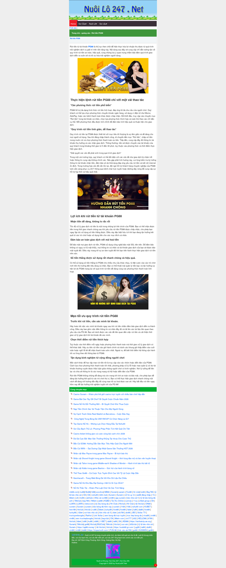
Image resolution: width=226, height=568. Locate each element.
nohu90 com (137, 506)
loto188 (72, 509)
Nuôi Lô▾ (93, 23)
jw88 (100, 500)
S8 (120, 521)
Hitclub (122, 503)
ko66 (143, 491)
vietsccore (89, 503)
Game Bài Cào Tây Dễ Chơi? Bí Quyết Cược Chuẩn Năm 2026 (100, 399)
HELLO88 (142, 518)
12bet (80, 512)
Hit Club (114, 503)
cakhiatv (90, 497)
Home (73, 23)
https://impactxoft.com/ (98, 530)
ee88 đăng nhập (144, 494)
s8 (77, 497)
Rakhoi (89, 515)
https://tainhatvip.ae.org (140, 521)
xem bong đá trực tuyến (115, 515)
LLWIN (72, 503)
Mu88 (87, 491)
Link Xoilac (98, 515)
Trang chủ (76, 33)
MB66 (107, 491)
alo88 (128, 512)
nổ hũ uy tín (130, 494)
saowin (122, 491)
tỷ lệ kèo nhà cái (145, 524)
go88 (87, 524)
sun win (125, 524)
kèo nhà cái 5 (133, 497)
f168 (123, 506)
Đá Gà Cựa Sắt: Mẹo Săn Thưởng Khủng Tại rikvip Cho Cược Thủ (102, 438)
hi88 (93, 491)
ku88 (90, 521)
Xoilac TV (141, 512)
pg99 (137, 527)
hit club (136, 491)
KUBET (147, 506)
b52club (133, 524)
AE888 (126, 521)
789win (94, 500)
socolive (99, 491)
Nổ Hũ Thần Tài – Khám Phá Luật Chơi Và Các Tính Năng (98, 487)
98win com (120, 518)
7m (154, 494)
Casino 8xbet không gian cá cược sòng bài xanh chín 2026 (99, 433)
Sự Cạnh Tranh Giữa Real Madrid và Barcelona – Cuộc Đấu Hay (101, 413)
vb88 (96, 521)
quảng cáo (85, 33)
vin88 (153, 515)
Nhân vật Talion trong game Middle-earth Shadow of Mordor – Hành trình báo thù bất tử (111, 463)
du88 (149, 527)
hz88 (82, 497)
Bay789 (150, 491)
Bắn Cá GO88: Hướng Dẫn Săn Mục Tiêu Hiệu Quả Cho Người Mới (102, 443)
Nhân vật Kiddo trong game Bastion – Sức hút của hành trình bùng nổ (103, 468)
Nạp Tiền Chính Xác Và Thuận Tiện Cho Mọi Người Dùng (98, 408)
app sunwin (120, 497)
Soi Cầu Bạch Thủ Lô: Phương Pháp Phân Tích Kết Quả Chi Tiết (101, 428)
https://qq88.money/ (86, 527)
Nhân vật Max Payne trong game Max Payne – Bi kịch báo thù (100, 453)
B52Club (101, 524)
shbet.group (144, 500)
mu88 (82, 491)
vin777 (129, 518)
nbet (115, 512)
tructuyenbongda (77, 515)
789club (78, 500)
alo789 (121, 512)
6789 (150, 518)
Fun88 (129, 491)
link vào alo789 (125, 530)
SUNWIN (143, 530)
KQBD (107, 500)
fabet (129, 509)
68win (72, 497)
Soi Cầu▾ (83, 23)
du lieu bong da (102, 503)
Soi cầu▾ (103, 23)
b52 (135, 518)
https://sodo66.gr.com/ (124, 527)
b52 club (104, 494)
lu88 (135, 509)
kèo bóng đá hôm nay (102, 506)
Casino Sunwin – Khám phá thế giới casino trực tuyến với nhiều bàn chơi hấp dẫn (109, 394)
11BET (103, 521)
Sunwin (114, 491)
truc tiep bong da (134, 515)
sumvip (128, 500)
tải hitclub (139, 503)
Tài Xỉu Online (117, 500)
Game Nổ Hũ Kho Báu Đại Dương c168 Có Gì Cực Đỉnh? (98, 482)
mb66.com (74, 491)
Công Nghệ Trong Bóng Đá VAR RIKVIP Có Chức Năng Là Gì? (101, 418)
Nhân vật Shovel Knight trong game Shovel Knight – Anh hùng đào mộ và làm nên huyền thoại (114, 458)
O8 (84, 494)
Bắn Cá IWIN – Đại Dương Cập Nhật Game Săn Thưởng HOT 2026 (103, 448)
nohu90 (95, 494)
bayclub (105, 518)
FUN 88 (73, 27)
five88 (116, 509)
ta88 (115, 521)
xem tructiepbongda (84, 518)
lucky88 (108, 509)
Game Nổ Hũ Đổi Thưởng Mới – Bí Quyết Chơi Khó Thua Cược (101, 404)
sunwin (72, 506)
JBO (134, 512)
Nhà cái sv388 (101, 497)
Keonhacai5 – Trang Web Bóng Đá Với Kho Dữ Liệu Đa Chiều (100, 478)
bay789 (86, 500)
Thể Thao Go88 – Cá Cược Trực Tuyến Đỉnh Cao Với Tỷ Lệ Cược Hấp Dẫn (106, 473)
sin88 (111, 497)
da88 (141, 509)
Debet (101, 509)
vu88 (94, 509)
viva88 (146, 515)
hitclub (80, 509)
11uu (135, 500)
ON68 (148, 503)
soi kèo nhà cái (91, 512)
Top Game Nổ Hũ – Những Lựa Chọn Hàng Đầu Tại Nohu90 (99, 423)
